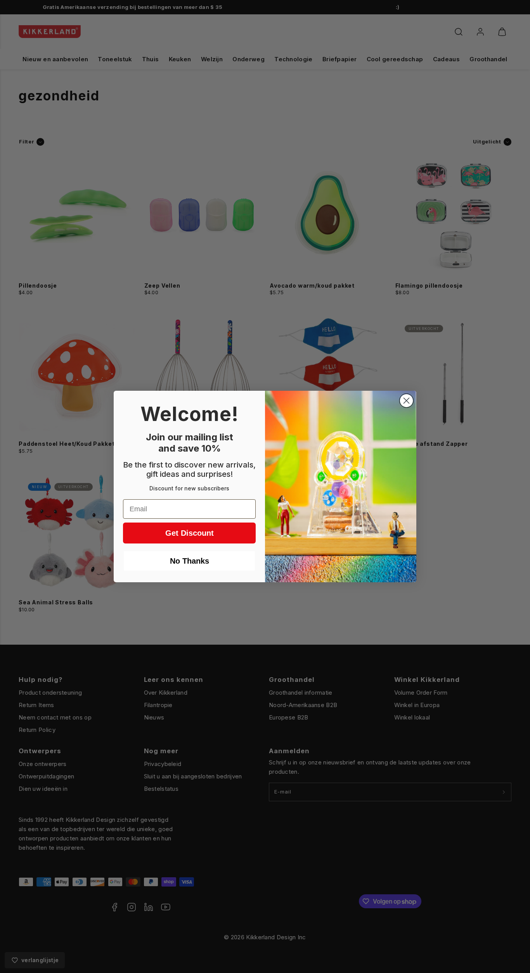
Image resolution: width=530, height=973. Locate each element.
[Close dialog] (406, 400)
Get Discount (189, 533)
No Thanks (189, 561)
